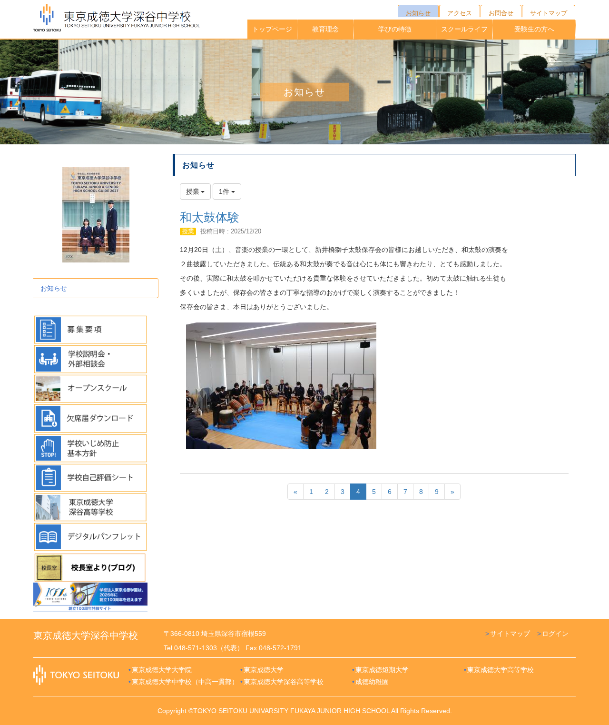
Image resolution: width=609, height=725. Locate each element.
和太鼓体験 (209, 217)
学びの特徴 (395, 29)
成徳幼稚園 (372, 681)
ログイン (555, 633)
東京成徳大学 (264, 670)
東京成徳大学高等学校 (500, 670)
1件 (225, 191)
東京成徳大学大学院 (162, 670)
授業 (188, 231)
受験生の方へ (534, 29)
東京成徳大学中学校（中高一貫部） (185, 681)
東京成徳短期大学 (382, 670)
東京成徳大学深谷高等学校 (284, 681)
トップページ (272, 29)
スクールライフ (464, 29)
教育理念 (325, 29)
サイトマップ (510, 633)
